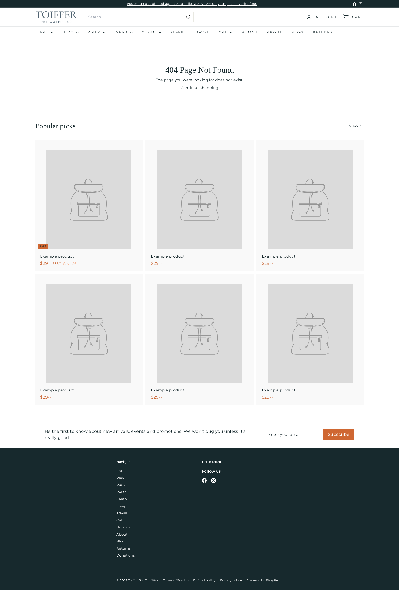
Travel (201, 32)
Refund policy (204, 580)
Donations (125, 555)
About (274, 32)
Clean (150, 32)
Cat (224, 32)
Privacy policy (231, 580)
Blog (297, 32)
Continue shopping (199, 88)
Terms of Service (176, 580)
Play (69, 32)
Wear (122, 32)
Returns (323, 32)
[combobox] (139, 17)
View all (356, 126)
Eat (45, 32)
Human (250, 32)
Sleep (177, 32)
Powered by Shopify (262, 580)
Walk (95, 32)
